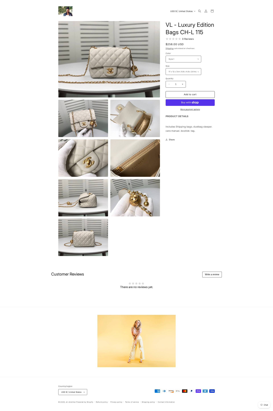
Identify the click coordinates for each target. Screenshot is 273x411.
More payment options (190, 109)
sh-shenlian (71, 402)
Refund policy (102, 402)
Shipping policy (148, 402)
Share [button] (172, 139)
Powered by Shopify (84, 402)
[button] (200, 11)
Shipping (169, 48)
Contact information (166, 402)
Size (168, 66)
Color (168, 53)
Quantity (169, 78)
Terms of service (132, 402)
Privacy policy (116, 402)
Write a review (212, 274)
